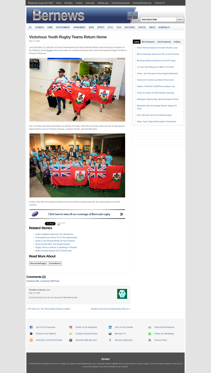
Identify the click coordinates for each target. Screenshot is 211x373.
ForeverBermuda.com (121, 2)
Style (110, 27)
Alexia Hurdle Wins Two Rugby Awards (52, 244)
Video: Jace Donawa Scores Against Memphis (157, 73)
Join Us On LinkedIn (124, 327)
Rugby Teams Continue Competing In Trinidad (56, 247)
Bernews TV (120, 334)
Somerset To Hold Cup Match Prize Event (155, 80)
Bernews (106, 359)
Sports (100, 27)
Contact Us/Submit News (86, 334)
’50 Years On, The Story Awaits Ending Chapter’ (49, 309)
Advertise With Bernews (86, 340)
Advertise (68, 2)
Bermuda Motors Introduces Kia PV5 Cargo (156, 60)
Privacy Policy (160, 340)
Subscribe (90, 2)
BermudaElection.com (142, 2)
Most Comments (148, 41)
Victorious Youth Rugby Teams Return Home (68, 37)
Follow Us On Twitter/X (46, 334)
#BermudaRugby (38, 263)
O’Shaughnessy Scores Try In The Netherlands (56, 237)
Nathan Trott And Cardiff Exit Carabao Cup (156, 86)
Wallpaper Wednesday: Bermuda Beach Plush (158, 99)
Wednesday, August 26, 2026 (40, 2)
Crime (50, 27)
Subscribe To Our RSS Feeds (49, 340)
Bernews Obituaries (124, 340)
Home (58, 2)
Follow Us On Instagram (86, 327)
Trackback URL (32, 281)
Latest (136, 41)
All (30, 27)
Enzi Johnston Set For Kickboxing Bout (154, 115)
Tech (118, 27)
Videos (152, 27)
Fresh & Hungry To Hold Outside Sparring (155, 93)
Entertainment (63, 27)
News (91, 27)
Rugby (49, 50)
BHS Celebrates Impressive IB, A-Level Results (158, 54)
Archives (177, 41)
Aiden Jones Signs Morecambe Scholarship (156, 121)
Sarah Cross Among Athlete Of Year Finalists (55, 241)
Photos (142, 27)
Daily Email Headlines (164, 327)
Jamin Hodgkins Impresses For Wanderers (54, 234)
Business (39, 27)
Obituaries (129, 27)
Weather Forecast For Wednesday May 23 (110, 309)
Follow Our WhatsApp (164, 334)
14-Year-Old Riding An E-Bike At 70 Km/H (155, 67)
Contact (79, 2)
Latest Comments (164, 41)
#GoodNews (55, 263)
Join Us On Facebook (45, 327)
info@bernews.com (88, 364)
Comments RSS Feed (50, 281)
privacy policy (143, 364)
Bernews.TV (160, 2)
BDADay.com (103, 2)
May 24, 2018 (34, 293)
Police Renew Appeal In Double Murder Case (157, 48)
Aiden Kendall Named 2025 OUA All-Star (53, 251)
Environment (79, 27)
